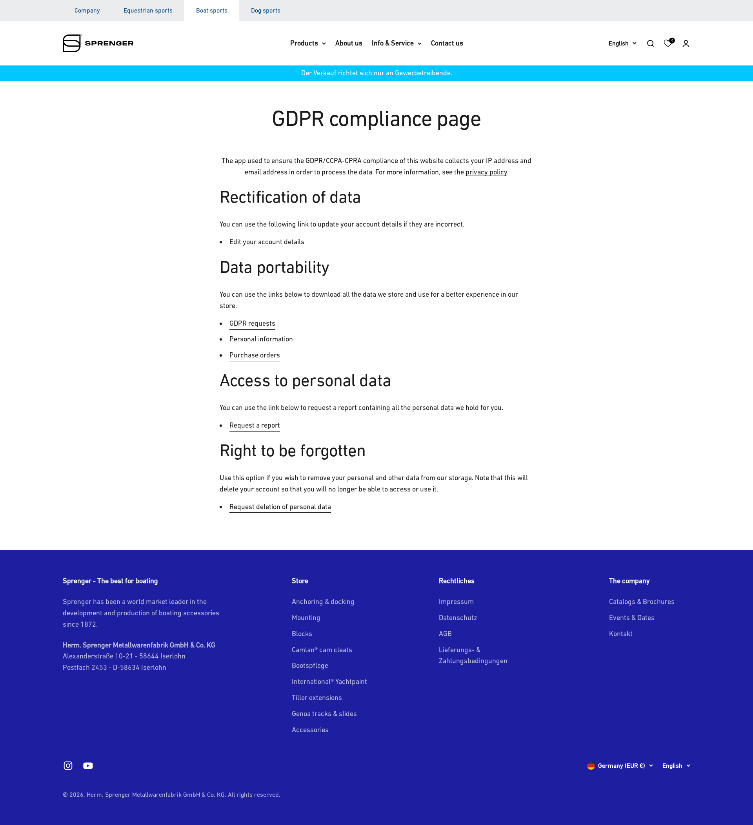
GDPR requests (252, 323)
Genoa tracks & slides (324, 713)
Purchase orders (254, 355)
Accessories (310, 729)
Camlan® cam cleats (322, 649)
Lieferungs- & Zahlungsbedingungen (473, 655)
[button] (686, 43)
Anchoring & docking (323, 601)
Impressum (456, 601)
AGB (445, 633)
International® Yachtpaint (329, 681)
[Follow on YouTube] (88, 765)
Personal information (261, 339)
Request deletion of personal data (280, 506)
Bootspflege (310, 665)
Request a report (254, 425)
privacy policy (486, 172)
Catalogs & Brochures (642, 601)
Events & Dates (632, 617)
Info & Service (393, 43)
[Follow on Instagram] (68, 765)
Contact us (447, 43)
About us (348, 43)
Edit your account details (266, 242)
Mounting (306, 617)
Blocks (302, 633)
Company (87, 10)
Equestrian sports (148, 10)
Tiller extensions (317, 697)
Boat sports (211, 10)
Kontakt (621, 633)
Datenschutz (458, 617)
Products (304, 43)
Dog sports (265, 10)
